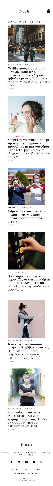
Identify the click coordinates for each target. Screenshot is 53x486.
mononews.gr (33, 473)
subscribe (38, 469)
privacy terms (19, 473)
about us (15, 469)
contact (27, 469)
